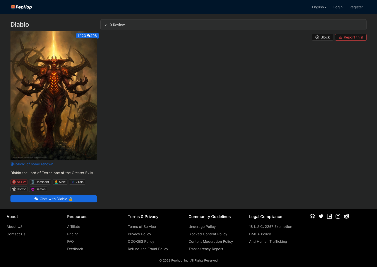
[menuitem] (21, 7)
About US (14, 226)
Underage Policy (202, 226)
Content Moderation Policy (210, 241)
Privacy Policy (139, 234)
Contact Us (16, 234)
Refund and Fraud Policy (148, 249)
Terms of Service (142, 226)
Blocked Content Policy (207, 234)
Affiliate (73, 226)
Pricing (73, 234)
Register (356, 7)
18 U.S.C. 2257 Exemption (270, 226)
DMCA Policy (260, 234)
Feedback (75, 249)
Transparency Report (205, 249)
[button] (233, 24)
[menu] (188, 7)
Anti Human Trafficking (268, 241)
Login (338, 7)
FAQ (70, 241)
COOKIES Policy (141, 241)
